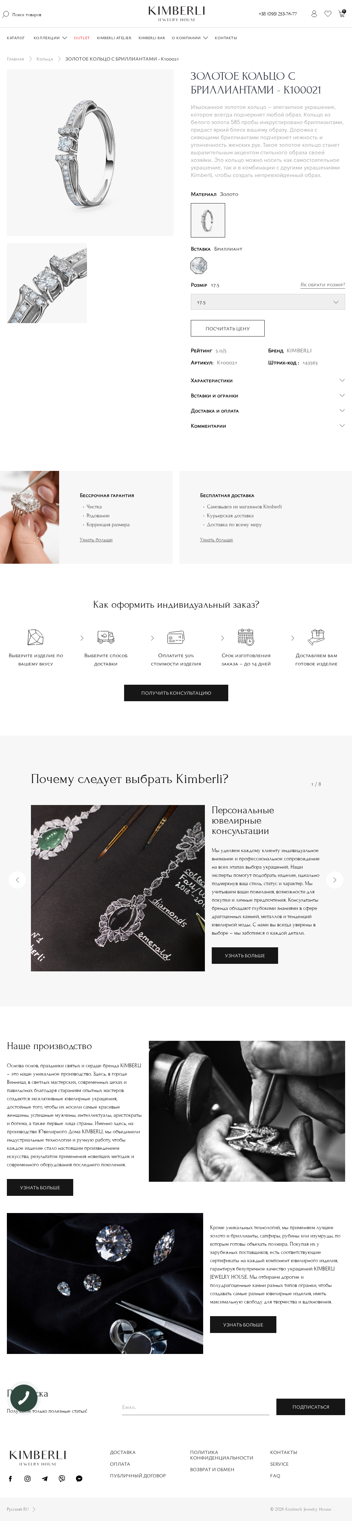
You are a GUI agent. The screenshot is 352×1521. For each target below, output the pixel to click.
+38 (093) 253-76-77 (278, 14)
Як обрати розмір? (322, 284)
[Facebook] (10, 1479)
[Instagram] (27, 1479)
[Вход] (314, 13)
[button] (17, 880)
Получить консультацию (176, 693)
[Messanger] (79, 1479)
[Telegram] (44, 1479)
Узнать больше (96, 540)
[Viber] (61, 1479)
